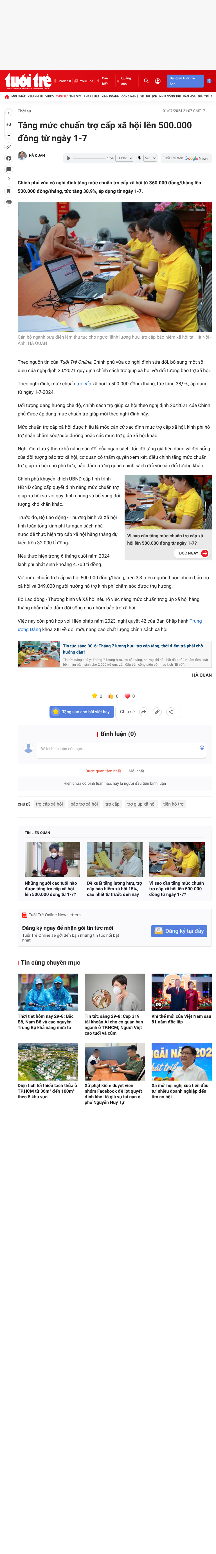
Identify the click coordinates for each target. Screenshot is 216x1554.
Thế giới (75, 96)
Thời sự (61, 96)
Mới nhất (19, 96)
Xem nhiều (35, 96)
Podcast (65, 81)
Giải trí (203, 96)
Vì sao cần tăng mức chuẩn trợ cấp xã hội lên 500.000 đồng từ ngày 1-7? (165, 539)
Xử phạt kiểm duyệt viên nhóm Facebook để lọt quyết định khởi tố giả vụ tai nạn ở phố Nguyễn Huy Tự (113, 1094)
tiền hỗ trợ (173, 804)
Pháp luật (92, 96)
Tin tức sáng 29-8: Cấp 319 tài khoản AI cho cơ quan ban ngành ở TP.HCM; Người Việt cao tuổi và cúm (114, 1025)
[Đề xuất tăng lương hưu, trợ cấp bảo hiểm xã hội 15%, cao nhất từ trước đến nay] (114, 859)
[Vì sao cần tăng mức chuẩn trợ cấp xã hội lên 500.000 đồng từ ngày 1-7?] (177, 859)
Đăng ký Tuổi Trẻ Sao (182, 81)
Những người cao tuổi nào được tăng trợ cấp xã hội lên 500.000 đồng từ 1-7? (51, 888)
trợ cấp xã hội (49, 804)
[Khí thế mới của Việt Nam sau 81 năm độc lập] (182, 992)
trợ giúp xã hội (141, 804)
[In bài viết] (8, 202)
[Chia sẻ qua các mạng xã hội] (170, 711)
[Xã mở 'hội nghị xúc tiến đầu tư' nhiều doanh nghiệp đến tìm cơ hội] (182, 1062)
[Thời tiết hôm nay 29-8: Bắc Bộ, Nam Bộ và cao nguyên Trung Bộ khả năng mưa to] (48, 992)
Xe (142, 96)
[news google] (186, 158)
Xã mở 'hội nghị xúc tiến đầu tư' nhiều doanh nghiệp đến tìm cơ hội (180, 1091)
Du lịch (151, 96)
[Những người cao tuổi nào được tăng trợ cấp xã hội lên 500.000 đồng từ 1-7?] (52, 859)
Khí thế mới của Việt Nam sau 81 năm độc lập (181, 1019)
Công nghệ (130, 96)
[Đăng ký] (179, 931)
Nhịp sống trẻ (170, 96)
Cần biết (105, 81)
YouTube (86, 81)
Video (49, 96)
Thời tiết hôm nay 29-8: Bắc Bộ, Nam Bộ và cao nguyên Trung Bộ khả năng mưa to (46, 1022)
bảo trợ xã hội (84, 804)
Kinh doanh (110, 96)
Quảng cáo (126, 81)
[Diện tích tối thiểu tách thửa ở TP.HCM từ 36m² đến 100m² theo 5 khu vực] (48, 1062)
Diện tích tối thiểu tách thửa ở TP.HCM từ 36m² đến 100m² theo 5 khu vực (47, 1091)
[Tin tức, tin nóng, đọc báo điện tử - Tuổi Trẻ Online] (27, 81)
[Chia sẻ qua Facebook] (143, 711)
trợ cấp (83, 384)
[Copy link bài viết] (157, 711)
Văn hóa (189, 96)
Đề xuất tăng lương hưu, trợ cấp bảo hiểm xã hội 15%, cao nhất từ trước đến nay (114, 888)
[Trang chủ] (6, 96)
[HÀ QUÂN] (22, 155)
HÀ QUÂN (37, 156)
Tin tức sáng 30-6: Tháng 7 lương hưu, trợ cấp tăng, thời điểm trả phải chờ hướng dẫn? (133, 649)
